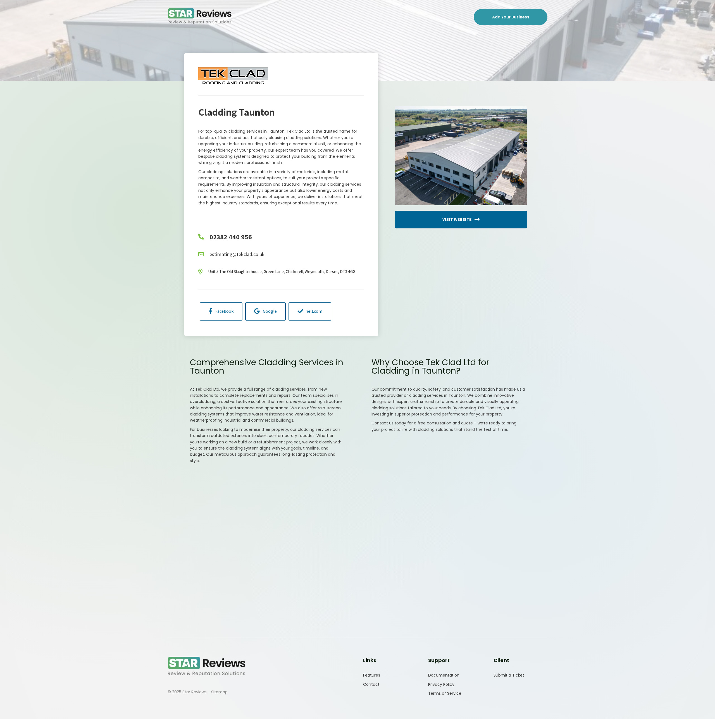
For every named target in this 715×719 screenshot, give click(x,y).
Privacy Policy (441, 684)
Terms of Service (444, 693)
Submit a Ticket (509, 675)
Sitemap (219, 692)
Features (371, 675)
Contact (371, 684)
